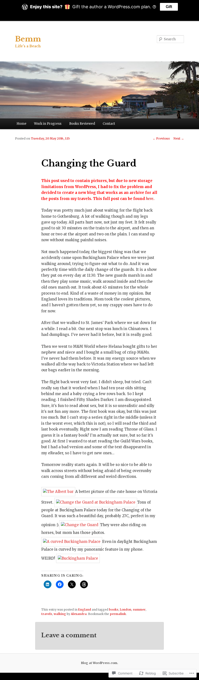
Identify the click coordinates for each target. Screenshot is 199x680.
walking (60, 614)
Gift (169, 7)
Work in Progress (47, 124)
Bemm (28, 38)
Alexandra (79, 614)
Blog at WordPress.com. (99, 663)
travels (46, 614)
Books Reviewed (82, 124)
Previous (161, 138)
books (113, 609)
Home (21, 124)
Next (179, 138)
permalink (118, 614)
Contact (109, 124)
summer (139, 609)
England (84, 609)
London (125, 609)
